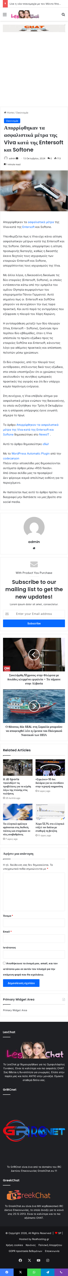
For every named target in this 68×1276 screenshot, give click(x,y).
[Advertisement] (34, 71)
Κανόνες (31, 1245)
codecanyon (11, 458)
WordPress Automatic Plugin (31, 453)
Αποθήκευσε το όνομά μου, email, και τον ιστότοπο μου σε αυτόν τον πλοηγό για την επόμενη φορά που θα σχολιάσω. (30, 969)
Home (10, 112)
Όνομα (8, 915)
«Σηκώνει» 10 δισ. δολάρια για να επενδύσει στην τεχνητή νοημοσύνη (50, 782)
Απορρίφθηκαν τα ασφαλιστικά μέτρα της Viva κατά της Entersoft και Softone (31, 429)
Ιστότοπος (9, 947)
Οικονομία (22, 112)
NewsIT (44, 434)
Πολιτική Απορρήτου (50, 1245)
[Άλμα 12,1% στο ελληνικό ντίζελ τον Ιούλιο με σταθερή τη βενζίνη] (50, 812)
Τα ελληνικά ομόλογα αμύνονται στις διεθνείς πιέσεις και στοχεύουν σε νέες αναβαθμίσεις (16, 829)
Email (7, 931)
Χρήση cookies (14, 1245)
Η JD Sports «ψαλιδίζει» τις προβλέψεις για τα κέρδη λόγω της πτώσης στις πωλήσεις (17, 786)
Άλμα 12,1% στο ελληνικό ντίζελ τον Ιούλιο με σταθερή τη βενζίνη (50, 827)
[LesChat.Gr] (24, 14)
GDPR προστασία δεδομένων (25, 1250)
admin (12, 158)
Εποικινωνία (52, 1250)
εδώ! (46, 444)
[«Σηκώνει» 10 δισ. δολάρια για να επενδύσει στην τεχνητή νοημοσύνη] (50, 767)
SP (59, 1233)
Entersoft (28, 227)
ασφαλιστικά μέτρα (41, 222)
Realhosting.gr (40, 1239)
